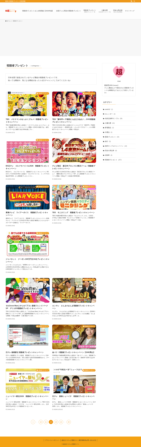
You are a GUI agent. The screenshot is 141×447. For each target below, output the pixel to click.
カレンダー (110, 114)
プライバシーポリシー (52, 440)
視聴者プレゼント (113, 160)
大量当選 (110, 123)
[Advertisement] (70, 38)
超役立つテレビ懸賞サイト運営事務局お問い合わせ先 (79, 440)
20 (69, 422)
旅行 (108, 141)
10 (41, 422)
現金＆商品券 (111, 150)
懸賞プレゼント (112, 137)
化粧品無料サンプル (113, 118)
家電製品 (109, 127)
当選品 (108, 132)
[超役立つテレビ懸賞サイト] (11, 10)
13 (56, 422)
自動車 (108, 155)
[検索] (134, 1)
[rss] (131, 1)
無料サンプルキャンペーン (116, 146)
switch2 (109, 109)
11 (46, 422)
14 (61, 422)
